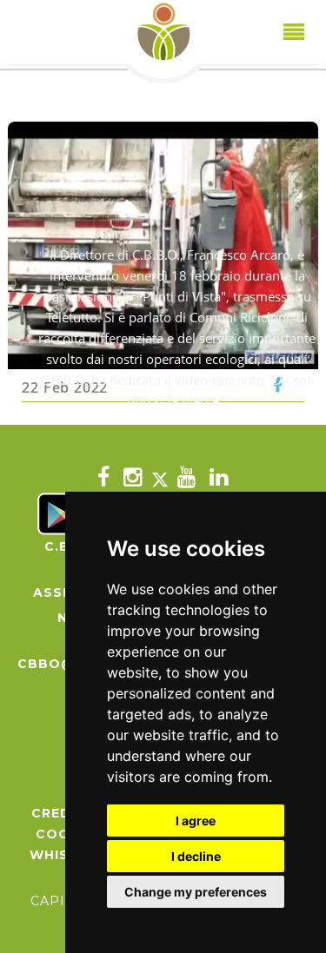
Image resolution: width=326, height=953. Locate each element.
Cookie (64, 834)
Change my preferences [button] (195, 891)
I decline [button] (196, 856)
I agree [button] (196, 820)
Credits (63, 813)
